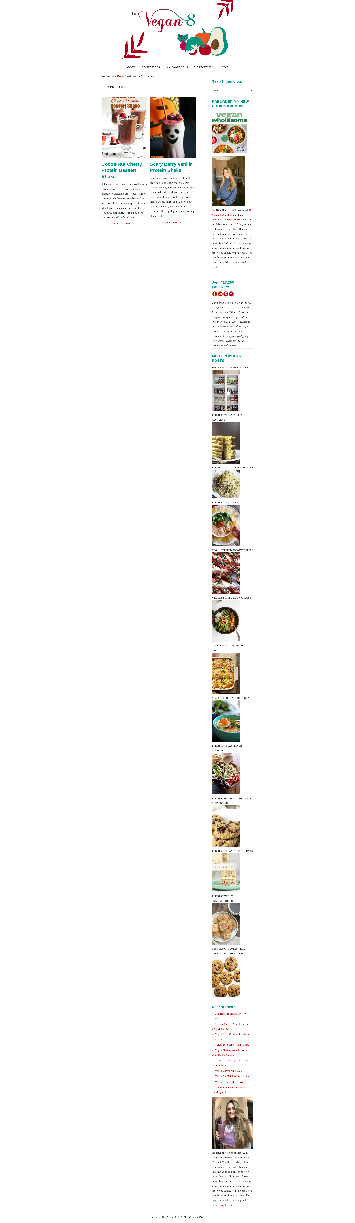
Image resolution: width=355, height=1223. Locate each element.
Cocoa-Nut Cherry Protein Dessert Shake (122, 170)
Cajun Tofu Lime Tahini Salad (232, 1044)
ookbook (229, 214)
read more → (228, 1204)
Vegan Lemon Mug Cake (229, 1082)
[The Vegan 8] (177, 59)
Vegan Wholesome (235, 219)
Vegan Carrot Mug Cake (229, 1070)
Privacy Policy (197, 1217)
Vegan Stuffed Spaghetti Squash (233, 1076)
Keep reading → (124, 224)
